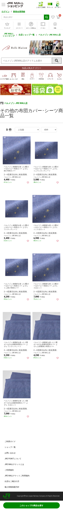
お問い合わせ (10, 453)
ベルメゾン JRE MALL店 (50, 35)
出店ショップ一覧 (27, 35)
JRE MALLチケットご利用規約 (17, 476)
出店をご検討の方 (12, 481)
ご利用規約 (9, 470)
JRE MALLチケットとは (14, 464)
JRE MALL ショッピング (9, 34)
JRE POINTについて (13, 459)
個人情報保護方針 (12, 487)
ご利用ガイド (10, 441)
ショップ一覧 (10, 447)
